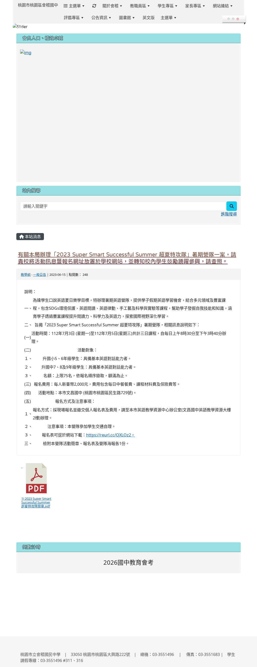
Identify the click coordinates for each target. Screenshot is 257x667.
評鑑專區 (72, 17)
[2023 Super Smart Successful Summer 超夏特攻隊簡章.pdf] (36, 478)
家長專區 (193, 6)
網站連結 (221, 6)
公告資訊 (99, 17)
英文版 (149, 17)
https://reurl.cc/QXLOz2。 (110, 435)
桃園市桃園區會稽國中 (38, 5)
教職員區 (138, 6)
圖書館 (125, 17)
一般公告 (39, 274)
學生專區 (166, 6)
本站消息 (32, 236)
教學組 (26, 274)
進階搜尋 (229, 214)
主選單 (74, 6)
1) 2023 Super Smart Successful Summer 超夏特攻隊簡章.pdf (36, 502)
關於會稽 (110, 6)
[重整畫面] (94, 6)
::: (185, 17)
